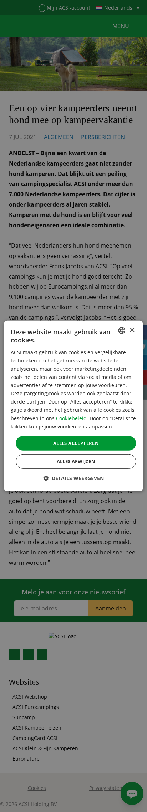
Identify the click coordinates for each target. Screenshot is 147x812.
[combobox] (122, 330)
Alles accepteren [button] (76, 443)
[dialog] (73, 406)
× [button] (132, 330)
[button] (73, 478)
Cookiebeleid (71, 418)
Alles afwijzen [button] (76, 461)
